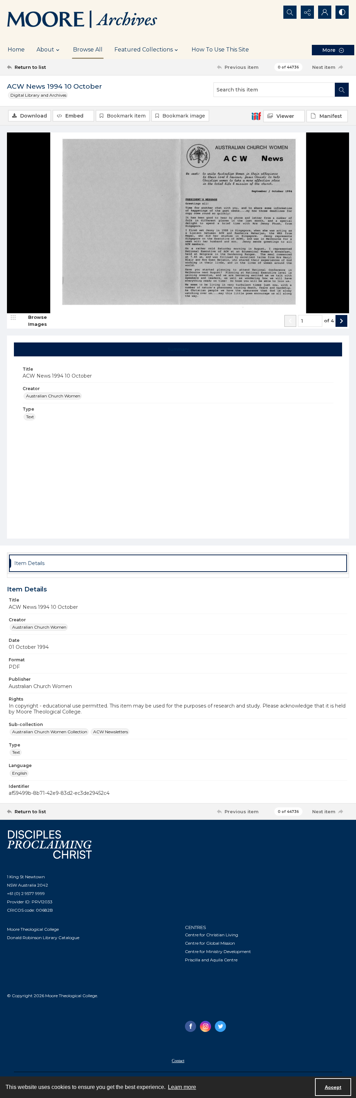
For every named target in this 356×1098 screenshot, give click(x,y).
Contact (178, 1060)
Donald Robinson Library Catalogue (43, 937)
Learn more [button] (182, 1087)
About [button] (45, 49)
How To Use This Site (220, 49)
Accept (333, 1087)
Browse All (88, 49)
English (19, 773)
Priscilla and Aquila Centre (211, 959)
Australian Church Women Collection (49, 731)
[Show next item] (341, 321)
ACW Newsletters (110, 731)
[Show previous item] (290, 321)
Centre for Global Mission (210, 943)
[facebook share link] (190, 1026)
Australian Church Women (53, 395)
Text (30, 416)
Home (16, 49)
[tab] (178, 349)
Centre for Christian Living (211, 934)
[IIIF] (256, 116)
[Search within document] (342, 90)
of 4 (329, 320)
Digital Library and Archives (38, 95)
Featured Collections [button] (143, 49)
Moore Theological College (33, 929)
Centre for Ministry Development (218, 951)
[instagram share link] (205, 1026)
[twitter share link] (220, 1026)
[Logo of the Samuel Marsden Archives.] (82, 20)
